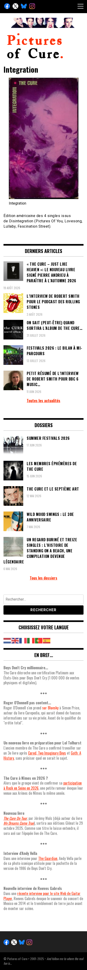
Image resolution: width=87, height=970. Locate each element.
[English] (15, 640)
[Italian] (31, 640)
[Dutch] (7, 640)
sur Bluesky (50, 708)
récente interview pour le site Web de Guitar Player (42, 896)
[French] (23, 640)
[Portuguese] (39, 640)
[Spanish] (47, 640)
